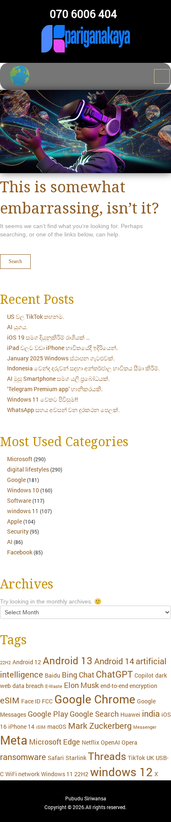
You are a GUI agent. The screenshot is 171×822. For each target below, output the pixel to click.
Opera (129, 742)
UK (150, 758)
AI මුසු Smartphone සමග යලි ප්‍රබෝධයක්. (58, 378)
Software (19, 500)
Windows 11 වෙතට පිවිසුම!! (42, 399)
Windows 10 (23, 490)
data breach (28, 686)
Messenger (144, 727)
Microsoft (19, 459)
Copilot (144, 675)
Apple (14, 521)
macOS (56, 726)
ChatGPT (114, 674)
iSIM (41, 727)
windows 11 (23, 511)
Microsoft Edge (54, 742)
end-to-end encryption (128, 686)
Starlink (76, 758)
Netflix (90, 742)
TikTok (136, 758)
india (151, 713)
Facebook (19, 552)
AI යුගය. (17, 327)
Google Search (94, 714)
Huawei (130, 714)
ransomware (23, 756)
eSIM (10, 700)
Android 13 (68, 660)
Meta (13, 740)
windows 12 (121, 772)
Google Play (48, 714)
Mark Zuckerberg (100, 725)
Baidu (52, 675)
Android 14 (114, 661)
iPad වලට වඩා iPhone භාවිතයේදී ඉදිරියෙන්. (62, 348)
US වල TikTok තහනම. (35, 316)
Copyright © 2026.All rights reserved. (85, 807)
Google (16, 480)
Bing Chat (78, 675)
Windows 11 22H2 (64, 774)
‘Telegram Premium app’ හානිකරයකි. (55, 389)
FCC (47, 701)
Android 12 (26, 662)
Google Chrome (94, 699)
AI (9, 542)
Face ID (30, 701)
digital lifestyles (28, 469)
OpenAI (110, 742)
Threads (107, 756)
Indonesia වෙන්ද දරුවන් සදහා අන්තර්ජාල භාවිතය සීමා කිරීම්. (83, 368)
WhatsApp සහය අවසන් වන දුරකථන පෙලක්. (63, 410)
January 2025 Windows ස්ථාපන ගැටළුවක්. (61, 358)
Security (18, 531)
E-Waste (53, 686)
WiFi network (22, 774)
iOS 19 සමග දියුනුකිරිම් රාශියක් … (48, 337)
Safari (56, 758)
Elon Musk (81, 685)
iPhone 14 (21, 726)
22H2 (5, 663)
